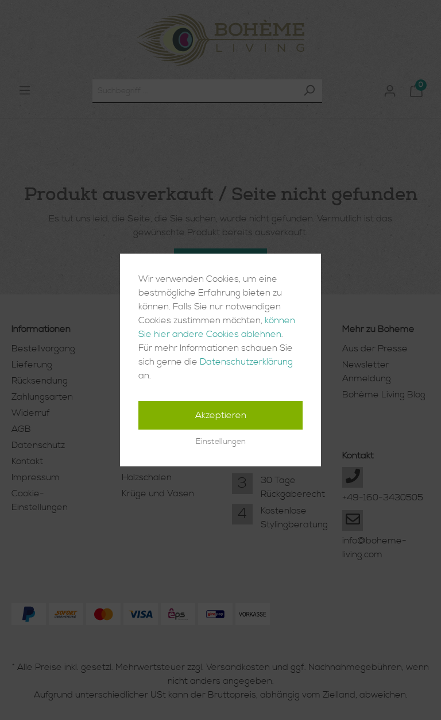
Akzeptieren (220, 415)
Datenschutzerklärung (246, 361)
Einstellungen (221, 441)
